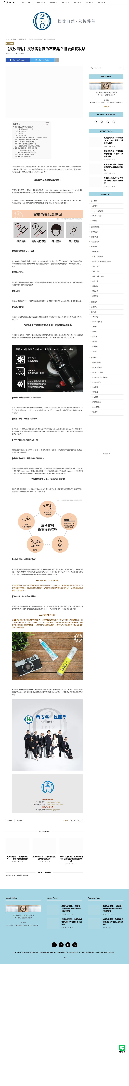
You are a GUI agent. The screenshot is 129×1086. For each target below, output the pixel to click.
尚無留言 (21, 53)
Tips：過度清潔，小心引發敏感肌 (27, 152)
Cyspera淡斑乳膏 (98, 211)
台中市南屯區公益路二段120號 (75, 952)
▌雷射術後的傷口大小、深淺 (25, 129)
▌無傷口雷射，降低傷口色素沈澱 (26, 142)
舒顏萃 (94, 351)
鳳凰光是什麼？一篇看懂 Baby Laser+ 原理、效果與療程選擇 (17, 858)
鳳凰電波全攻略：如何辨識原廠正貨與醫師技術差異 (44, 858)
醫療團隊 (94, 307)
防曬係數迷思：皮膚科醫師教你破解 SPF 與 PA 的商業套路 (113, 154)
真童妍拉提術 (41, 2)
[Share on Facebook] (8, 129)
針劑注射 (64, 2)
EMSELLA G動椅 (97, 372)
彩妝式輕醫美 (95, 227)
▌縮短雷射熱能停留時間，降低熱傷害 (28, 140)
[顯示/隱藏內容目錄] (46, 124)
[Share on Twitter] (8, 134)
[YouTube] (74, 944)
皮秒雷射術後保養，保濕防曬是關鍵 (26, 148)
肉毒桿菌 (95, 346)
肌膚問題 (52, 2)
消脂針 (94, 337)
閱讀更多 (106, 106)
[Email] (8, 144)
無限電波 (95, 387)
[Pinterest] (8, 139)
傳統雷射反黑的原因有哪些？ (24, 127)
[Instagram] (61, 944)
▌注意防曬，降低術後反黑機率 (26, 154)
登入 (15, 875)
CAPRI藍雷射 (96, 362)
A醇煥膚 (95, 206)
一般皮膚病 (95, 251)
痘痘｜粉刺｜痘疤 (98, 276)
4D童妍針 (95, 317)
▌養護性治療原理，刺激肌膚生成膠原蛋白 (29, 146)
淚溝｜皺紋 (95, 271)
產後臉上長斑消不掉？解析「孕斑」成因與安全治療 (113, 180)
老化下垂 (95, 281)
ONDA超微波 (96, 382)
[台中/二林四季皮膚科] (64, 21)
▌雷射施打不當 (22, 131)
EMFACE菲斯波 (97, 367)
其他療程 (88, 2)
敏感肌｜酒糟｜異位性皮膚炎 (101, 261)
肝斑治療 (94, 302)
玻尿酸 (94, 342)
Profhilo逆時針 (97, 322)
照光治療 (95, 392)
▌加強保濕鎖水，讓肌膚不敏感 (26, 150)
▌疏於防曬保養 (22, 135)
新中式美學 (94, 232)
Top (65, 958)
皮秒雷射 (10, 820)
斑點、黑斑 (95, 266)
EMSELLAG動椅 (97, 216)
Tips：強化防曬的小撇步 (24, 156)
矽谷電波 (95, 397)
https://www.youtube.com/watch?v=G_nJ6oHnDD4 (106, 421)
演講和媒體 (101, 2)
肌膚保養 (95, 286)
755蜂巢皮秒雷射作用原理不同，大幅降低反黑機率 (31, 137)
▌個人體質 (20, 133)
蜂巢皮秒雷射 (9, 43)
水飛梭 (94, 221)
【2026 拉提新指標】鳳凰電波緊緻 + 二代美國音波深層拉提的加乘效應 (71, 859)
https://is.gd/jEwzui (53, 810)
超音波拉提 (95, 407)
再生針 (94, 327)
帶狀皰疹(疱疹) (98, 256)
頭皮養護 (95, 296)
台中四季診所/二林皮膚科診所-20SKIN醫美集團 (34, 952)
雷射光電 (76, 2)
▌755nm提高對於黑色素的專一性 (27, 144)
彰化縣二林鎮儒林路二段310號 (105, 952)
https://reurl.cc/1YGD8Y (55, 805)
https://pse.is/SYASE (53, 802)
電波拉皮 (95, 412)
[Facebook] (54, 944)
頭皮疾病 (95, 291)
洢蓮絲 (94, 332)
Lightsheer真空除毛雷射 (100, 377)
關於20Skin (26, 2)
